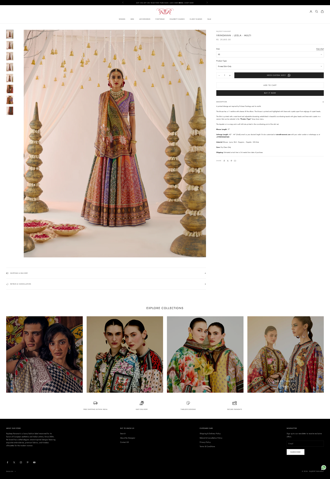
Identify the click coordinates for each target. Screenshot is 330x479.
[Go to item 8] (9, 110)
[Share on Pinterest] (231, 161)
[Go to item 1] (9, 34)
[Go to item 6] (9, 89)
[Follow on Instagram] (21, 462)
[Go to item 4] (9, 67)
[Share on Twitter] (228, 161)
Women (122, 19)
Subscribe (295, 452)
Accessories (144, 19)
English (9, 471)
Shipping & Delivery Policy (210, 433)
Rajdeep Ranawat (223, 31)
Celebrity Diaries (177, 19)
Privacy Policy (205, 442)
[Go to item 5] (9, 78)
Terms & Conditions (207, 446)
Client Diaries (196, 19)
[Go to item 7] (9, 99)
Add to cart (270, 85)
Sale (209, 19)
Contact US (124, 442)
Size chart (320, 49)
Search (123, 433)
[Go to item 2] (9, 45)
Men (132, 19)
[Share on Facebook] (224, 161)
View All (44, 386)
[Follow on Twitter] (14, 462)
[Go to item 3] (9, 56)
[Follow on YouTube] (34, 462)
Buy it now (270, 93)
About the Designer (127, 438)
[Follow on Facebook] (7, 462)
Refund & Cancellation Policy (211, 438)
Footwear (159, 19)
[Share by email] (235, 161)
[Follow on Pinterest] (27, 462)
